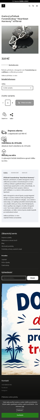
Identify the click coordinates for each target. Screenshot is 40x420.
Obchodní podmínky (8, 246)
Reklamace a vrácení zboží (9, 240)
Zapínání (4, 260)
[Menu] (37, 6)
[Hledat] (29, 5)
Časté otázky (5, 265)
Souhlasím (20, 415)
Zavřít (33, 122)
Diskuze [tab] (24, 173)
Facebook (4, 388)
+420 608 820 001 (7, 385)
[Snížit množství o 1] (3, 103)
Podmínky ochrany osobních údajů (12, 249)
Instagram (4, 391)
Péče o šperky (6, 262)
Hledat (32, 278)
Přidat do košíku (26, 103)
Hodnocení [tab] (14, 173)
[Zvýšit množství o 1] (12, 103)
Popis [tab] (5, 173)
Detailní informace (8, 79)
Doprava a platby (7, 238)
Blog (3, 243)
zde (23, 406)
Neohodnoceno (13, 65)
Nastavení (20, 410)
